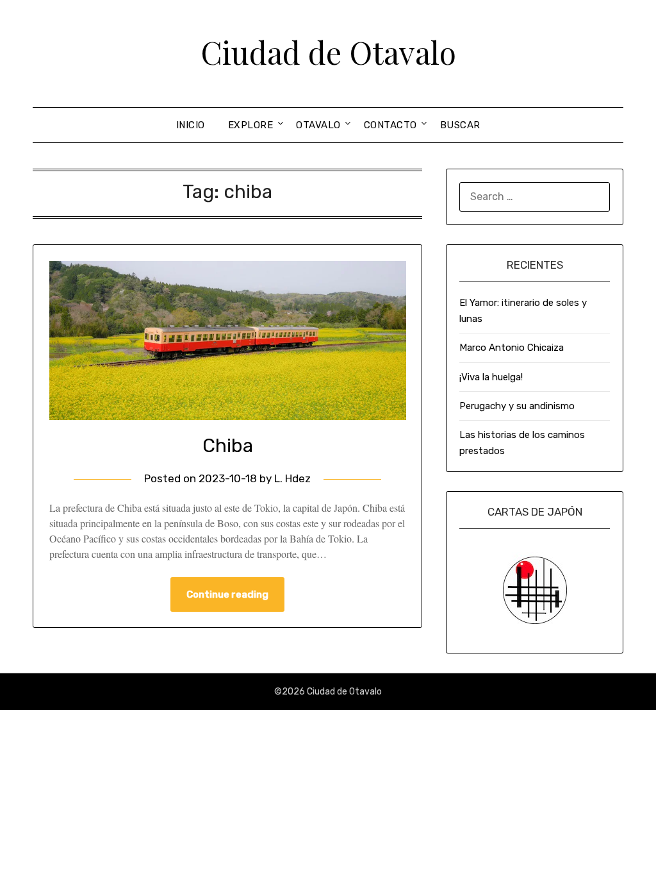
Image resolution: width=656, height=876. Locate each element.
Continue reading (227, 594)
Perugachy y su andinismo (517, 406)
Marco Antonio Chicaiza (511, 347)
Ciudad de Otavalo (328, 51)
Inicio (190, 125)
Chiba (227, 445)
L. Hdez (292, 478)
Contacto (390, 125)
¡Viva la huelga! (491, 377)
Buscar (460, 125)
